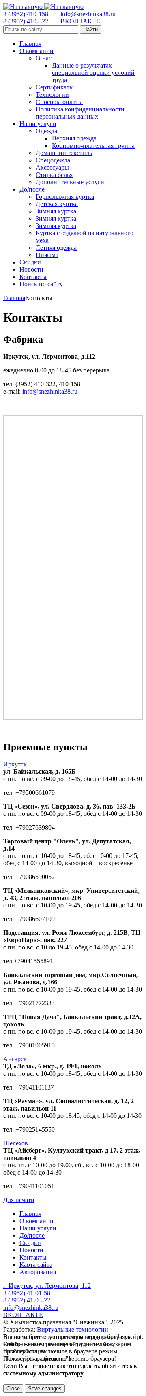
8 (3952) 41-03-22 (26, 1300)
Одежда (46, 131)
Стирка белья (54, 174)
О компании (36, 50)
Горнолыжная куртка (65, 196)
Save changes (45, 1388)
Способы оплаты (59, 101)
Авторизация (37, 1271)
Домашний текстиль (64, 152)
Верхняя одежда (74, 138)
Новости (31, 269)
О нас (44, 58)
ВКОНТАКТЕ (80, 21)
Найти (90, 29)
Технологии (52, 94)
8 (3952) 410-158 (25, 14)
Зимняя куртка (56, 211)
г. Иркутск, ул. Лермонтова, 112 (47, 1285)
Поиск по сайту (41, 284)
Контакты (33, 276)
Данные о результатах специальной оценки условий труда (93, 72)
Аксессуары (52, 167)
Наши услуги (37, 123)
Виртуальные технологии (72, 1329)
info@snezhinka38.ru (88, 14)
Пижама (47, 254)
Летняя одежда (56, 247)
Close (13, 1388)
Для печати (18, 1199)
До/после (32, 189)
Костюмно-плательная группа (93, 145)
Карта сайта (35, 1264)
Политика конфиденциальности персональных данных (80, 113)
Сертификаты (55, 87)
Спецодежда (53, 160)
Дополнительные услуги (70, 182)
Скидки (30, 262)
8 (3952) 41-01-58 (26, 1293)
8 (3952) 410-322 (25, 21)
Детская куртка (57, 203)
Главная (30, 43)
